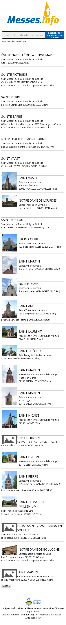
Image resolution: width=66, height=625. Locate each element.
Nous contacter (11, 614)
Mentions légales (29, 614)
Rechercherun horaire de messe (55, 34)
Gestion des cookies (50, 614)
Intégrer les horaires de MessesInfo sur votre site (27, 608)
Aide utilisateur (33, 617)
